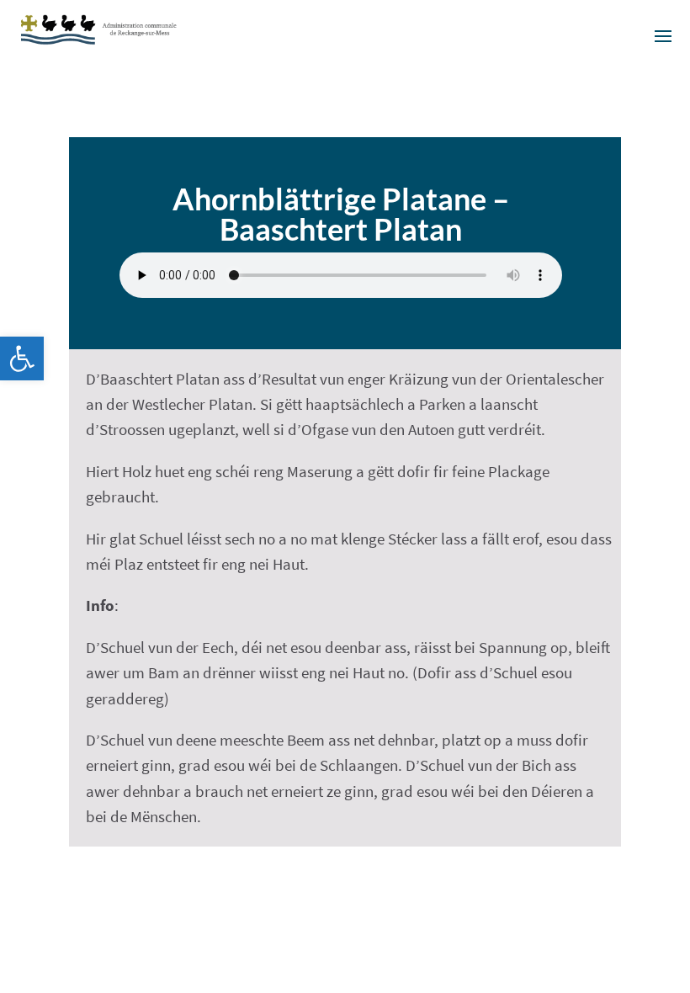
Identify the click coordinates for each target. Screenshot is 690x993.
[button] (22, 358)
